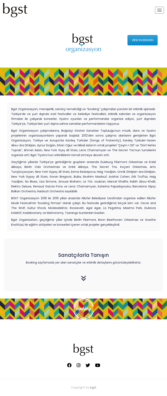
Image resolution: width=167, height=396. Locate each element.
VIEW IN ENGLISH (142, 40)
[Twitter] (88, 365)
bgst (93, 387)
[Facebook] (69, 365)
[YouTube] (97, 365)
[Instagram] (78, 365)
